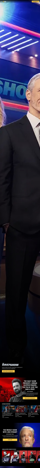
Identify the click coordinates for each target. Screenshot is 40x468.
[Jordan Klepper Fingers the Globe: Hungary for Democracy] (32, 457)
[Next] (39, 412)
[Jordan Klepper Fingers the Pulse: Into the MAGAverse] (23, 457)
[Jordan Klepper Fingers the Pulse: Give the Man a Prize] (6, 457)
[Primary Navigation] (1, 1)
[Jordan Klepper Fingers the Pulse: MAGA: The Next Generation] (15, 457)
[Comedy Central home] (4, 1)
